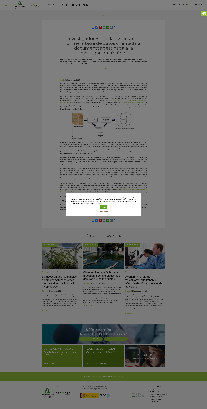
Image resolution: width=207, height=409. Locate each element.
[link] (204, 13)
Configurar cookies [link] (103, 211)
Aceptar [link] (103, 207)
